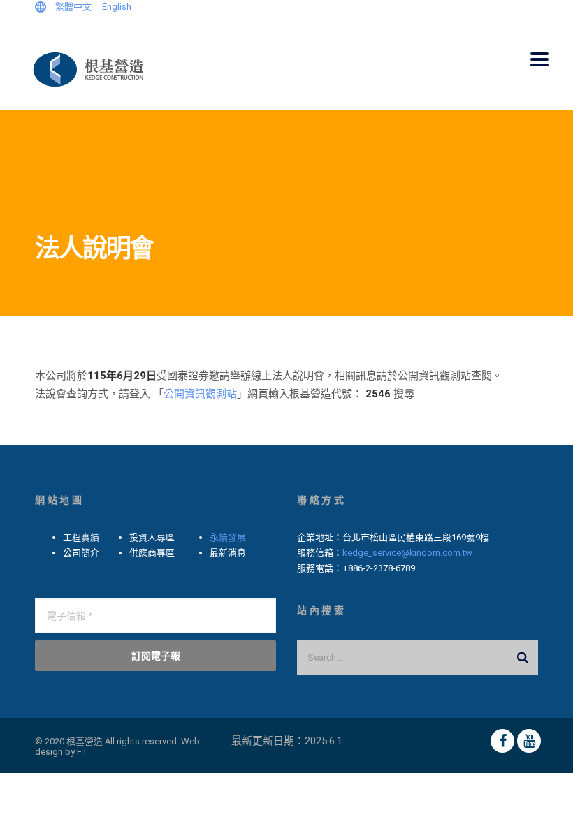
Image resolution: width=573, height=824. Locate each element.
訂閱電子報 (155, 655)
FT (82, 751)
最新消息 (228, 552)
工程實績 (81, 537)
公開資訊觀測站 (200, 394)
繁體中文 (73, 6)
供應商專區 (152, 552)
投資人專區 (152, 537)
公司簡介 (81, 552)
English (116, 6)
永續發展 (228, 537)
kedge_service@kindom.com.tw (407, 552)
